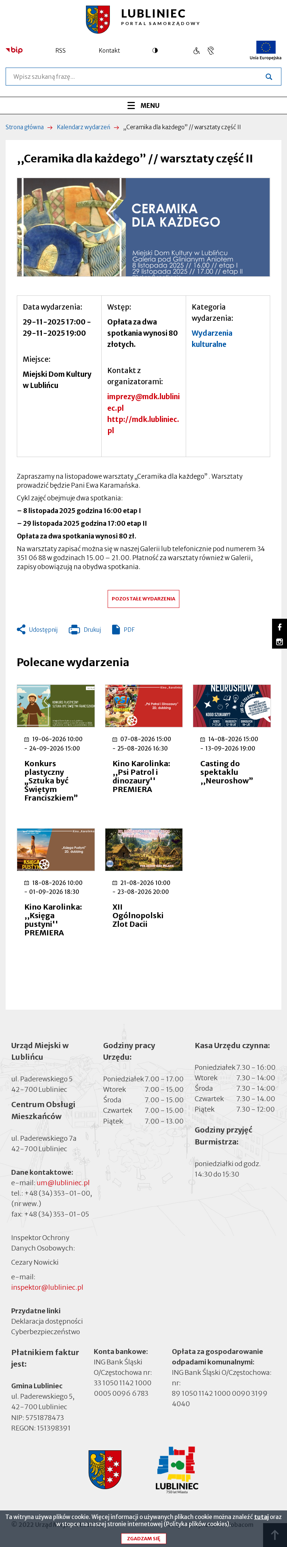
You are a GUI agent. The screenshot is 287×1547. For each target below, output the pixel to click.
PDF (129, 629)
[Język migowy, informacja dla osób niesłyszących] (196, 51)
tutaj (261, 1516)
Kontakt (109, 50)
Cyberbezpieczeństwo (45, 1331)
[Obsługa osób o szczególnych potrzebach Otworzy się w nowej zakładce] (211, 51)
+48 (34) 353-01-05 (56, 1214)
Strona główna (25, 127)
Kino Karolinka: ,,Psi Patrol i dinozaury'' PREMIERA (141, 776)
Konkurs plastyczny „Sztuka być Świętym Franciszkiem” (51, 780)
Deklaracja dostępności (47, 1321)
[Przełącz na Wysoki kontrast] (156, 50)
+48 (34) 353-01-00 (57, 1193)
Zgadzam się (143, 1538)
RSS (60, 50)
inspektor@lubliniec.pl (47, 1287)
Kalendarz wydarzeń (83, 127)
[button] (143, 227)
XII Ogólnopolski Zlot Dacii (138, 915)
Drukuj (85, 631)
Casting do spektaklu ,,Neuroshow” (226, 772)
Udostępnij (43, 629)
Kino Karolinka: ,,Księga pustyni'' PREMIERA (53, 919)
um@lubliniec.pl (63, 1182)
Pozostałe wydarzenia (143, 599)
